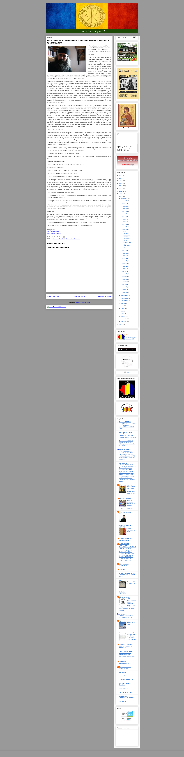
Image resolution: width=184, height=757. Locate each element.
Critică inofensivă (124, 663)
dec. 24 (124, 219)
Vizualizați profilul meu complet (131, 338)
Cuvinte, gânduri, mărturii (127, 633)
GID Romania (123, 688)
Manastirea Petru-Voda (59, 239)
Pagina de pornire (79, 296)
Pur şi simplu (122, 593)
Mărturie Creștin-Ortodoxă (124, 684)
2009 (121, 196)
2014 (121, 183)
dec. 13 (124, 261)
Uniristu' (122, 676)
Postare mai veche (104, 296)
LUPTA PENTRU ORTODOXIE (124, 544)
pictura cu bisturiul (125, 692)
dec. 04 (124, 284)
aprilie (123, 313)
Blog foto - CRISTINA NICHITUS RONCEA (126, 441)
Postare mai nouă (53, 296)
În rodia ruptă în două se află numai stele (127, 539)
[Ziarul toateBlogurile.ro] (126, 372)
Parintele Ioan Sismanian (73, 239)
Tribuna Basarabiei (125, 498)
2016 (121, 178)
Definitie (122, 592)
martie (123, 316)
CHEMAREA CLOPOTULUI (127, 573)
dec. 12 (124, 263)
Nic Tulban (122, 701)
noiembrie (124, 295)
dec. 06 (124, 279)
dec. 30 (124, 203)
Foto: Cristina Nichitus (54, 233)
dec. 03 (124, 287)
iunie (122, 308)
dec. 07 (124, 276)
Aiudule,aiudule (123, 668)
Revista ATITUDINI (125, 422)
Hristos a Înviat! (123, 647)
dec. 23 (124, 221)
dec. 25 (124, 216)
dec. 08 (124, 274)
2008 (121, 325)
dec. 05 (124, 281)
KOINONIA (122, 621)
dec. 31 (124, 201)
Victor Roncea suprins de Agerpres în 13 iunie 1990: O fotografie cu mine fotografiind (127, 435)
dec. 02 (124, 289)
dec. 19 (124, 229)
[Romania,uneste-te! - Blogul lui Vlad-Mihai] (127, 143)
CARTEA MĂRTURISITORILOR (131, 530)
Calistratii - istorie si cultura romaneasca (125, 645)
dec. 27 (124, 211)
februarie (124, 319)
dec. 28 (124, 208)
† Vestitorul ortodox (125, 485)
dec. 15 (124, 255)
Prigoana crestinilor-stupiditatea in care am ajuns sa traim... (127, 656)
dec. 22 (124, 224)
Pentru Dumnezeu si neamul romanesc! (125, 652)
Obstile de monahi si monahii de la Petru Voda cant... (126, 235)
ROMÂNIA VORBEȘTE (126, 679)
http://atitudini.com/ (53, 231)
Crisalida (122, 614)
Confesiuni (122, 661)
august (123, 303)
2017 (121, 175)
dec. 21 (124, 227)
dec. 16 (124, 253)
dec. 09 (124, 271)
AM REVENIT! (123, 565)
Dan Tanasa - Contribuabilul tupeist (126, 696)
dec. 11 (124, 266)
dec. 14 (124, 258)
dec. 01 (124, 292)
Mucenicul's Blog (124, 449)
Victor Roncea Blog (125, 432)
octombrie (124, 298)
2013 (121, 186)
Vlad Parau (122, 672)
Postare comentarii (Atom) (83, 302)
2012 (121, 188)
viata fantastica (124, 564)
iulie (122, 306)
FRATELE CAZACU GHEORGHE (125, 512)
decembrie (124, 198)
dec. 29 (124, 206)
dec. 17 (124, 250)
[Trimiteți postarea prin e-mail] (63, 237)
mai (122, 311)
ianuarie (123, 321)
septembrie (124, 300)
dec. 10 (124, 268)
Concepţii (122, 569)
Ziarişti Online (123, 463)
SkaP (120, 580)
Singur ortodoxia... (125, 667)
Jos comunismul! (124, 597)
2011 (120, 191)
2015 (121, 180)
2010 (121, 193)
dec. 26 (124, 214)
